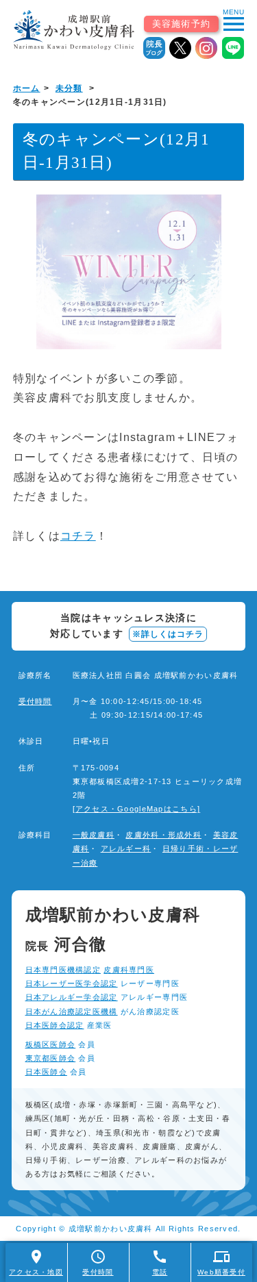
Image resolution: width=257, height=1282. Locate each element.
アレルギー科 (126, 848)
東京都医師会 (50, 1058)
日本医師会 (46, 1072)
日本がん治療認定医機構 (71, 1011)
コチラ (78, 536)
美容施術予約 (181, 23)
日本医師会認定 (54, 1025)
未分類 (69, 88)
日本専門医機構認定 (63, 970)
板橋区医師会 (50, 1044)
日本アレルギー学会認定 (71, 997)
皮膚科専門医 (128, 970)
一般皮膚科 (93, 835)
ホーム (26, 88)
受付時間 (35, 701)
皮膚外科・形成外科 (163, 835)
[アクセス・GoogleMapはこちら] (137, 809)
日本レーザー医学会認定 (71, 983)
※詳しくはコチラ (168, 634)
